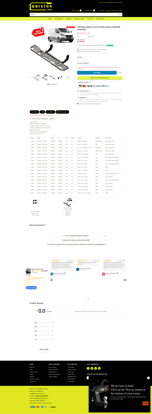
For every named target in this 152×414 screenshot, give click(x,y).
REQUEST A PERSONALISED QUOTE (100, 78)
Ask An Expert (53, 84)
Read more (81, 269)
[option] (52, 48)
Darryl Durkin (58, 268)
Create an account (117, 10)
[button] (77, 10)
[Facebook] (88, 368)
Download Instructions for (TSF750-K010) (41, 115)
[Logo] (41, 6)
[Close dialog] (148, 378)
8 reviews (82, 275)
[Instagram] (95, 368)
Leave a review (31, 287)
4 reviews (108, 275)
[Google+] (91, 368)
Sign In (108, 10)
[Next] (73, 77)
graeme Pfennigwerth (112, 273)
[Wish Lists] (120, 73)
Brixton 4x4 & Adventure (36, 391)
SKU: (78, 36)
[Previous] (31, 77)
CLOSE (145, 403)
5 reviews (56, 270)
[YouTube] (99, 368)
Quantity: (80, 57)
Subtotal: (80, 63)
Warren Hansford (85, 273)
